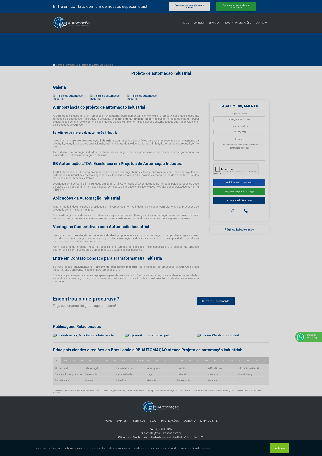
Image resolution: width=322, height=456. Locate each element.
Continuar (279, 448)
